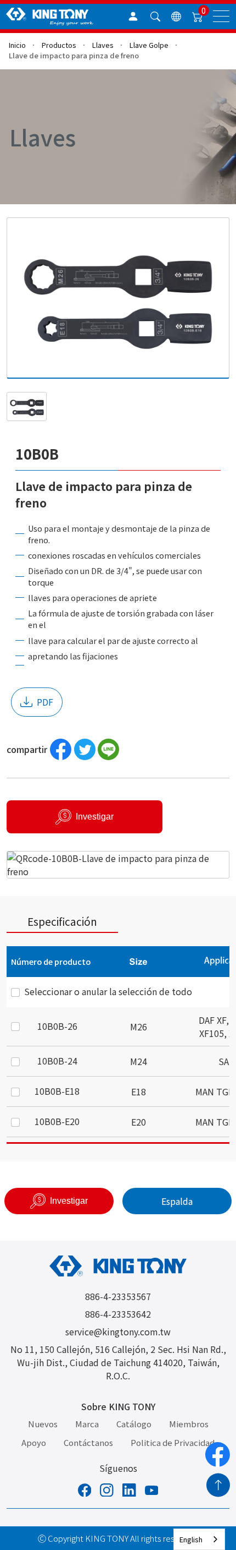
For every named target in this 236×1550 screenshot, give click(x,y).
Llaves (103, 45)
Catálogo (133, 1423)
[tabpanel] (118, 1045)
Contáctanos (88, 1442)
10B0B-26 (57, 1026)
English (191, 1539)
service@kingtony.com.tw (118, 1331)
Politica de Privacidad (173, 1442)
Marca (87, 1423)
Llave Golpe (149, 45)
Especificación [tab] (62, 921)
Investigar (95, 816)
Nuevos (43, 1423)
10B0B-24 (57, 1060)
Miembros (189, 1423)
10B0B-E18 (57, 1091)
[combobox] (199, 1539)
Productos (59, 45)
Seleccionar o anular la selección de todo (108, 991)
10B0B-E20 (57, 1121)
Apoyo (33, 1442)
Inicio (17, 45)
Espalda (177, 1201)
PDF (45, 701)
